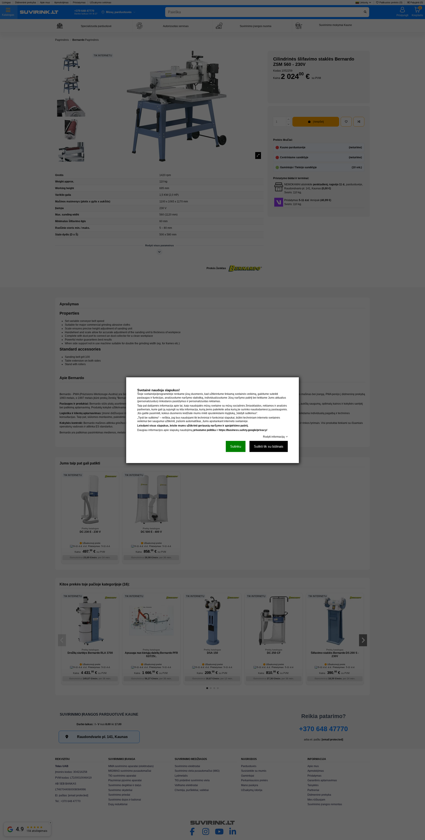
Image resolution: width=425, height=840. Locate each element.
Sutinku (235, 446)
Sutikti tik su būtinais (268, 446)
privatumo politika (204, 429)
